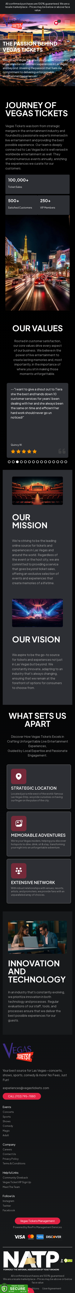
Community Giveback (15, 1177)
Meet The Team (11, 1186)
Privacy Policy (11, 1158)
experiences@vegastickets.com (26, 1088)
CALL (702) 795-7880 (22, 1096)
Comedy (8, 1125)
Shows (7, 1121)
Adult (6, 1135)
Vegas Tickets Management (37, 1221)
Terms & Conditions (14, 1163)
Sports (7, 1116)
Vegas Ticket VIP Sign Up (17, 1182)
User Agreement (51, 1288)
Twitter (7, 1205)
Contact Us (9, 1154)
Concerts (8, 1111)
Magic (6, 1130)
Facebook (9, 1210)
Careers (7, 1149)
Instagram (8, 1200)
